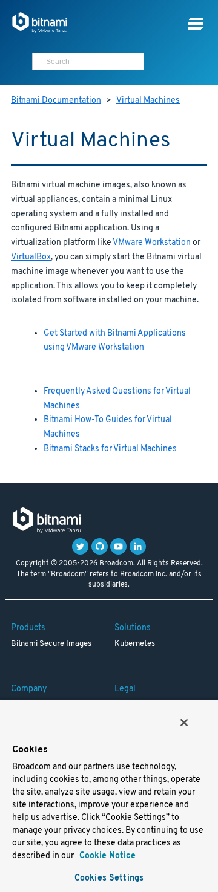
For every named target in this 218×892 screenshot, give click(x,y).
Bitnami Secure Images (51, 644)
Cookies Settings (109, 878)
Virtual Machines (148, 100)
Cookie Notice (106, 856)
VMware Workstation (152, 243)
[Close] (184, 722)
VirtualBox (31, 257)
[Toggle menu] (196, 24)
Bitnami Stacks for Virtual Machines (110, 449)
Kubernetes (134, 644)
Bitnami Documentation (56, 100)
